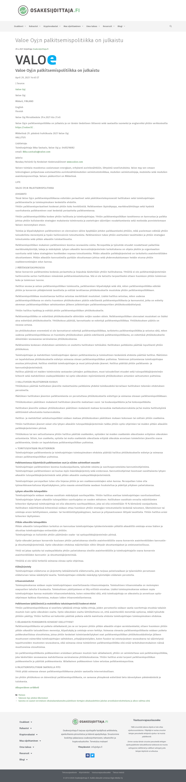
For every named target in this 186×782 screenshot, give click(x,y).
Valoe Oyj (20, 89)
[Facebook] (88, 755)
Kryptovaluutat (51, 26)
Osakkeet (18, 26)
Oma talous (91, 26)
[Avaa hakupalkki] (170, 26)
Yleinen (21, 695)
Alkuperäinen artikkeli (27, 687)
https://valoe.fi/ (24, 127)
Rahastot (33, 26)
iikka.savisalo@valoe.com (36, 151)
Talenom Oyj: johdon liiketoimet (33, 698)
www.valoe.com (75, 161)
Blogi (120, 26)
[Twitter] (92, 755)
